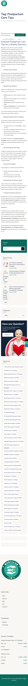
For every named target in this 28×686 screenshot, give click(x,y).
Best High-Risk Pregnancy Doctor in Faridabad (12, 385)
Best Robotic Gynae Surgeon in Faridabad (13, 401)
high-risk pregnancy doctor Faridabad (13, 437)
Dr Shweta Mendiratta (8, 39)
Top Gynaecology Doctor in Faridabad (13, 515)
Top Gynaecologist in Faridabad (11, 512)
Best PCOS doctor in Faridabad (11, 394)
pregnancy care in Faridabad (10, 483)
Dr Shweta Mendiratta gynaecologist (12, 416)
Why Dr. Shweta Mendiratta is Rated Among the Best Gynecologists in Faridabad (16, 288)
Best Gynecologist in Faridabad (11, 381)
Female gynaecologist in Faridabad (12, 423)
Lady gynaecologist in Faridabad (11, 461)
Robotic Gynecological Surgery (11, 494)
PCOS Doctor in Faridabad (10, 476)
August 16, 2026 (12, 275)
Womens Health (8, 523)
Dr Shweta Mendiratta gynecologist (12, 419)
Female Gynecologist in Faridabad (12, 427)
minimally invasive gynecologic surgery (13, 469)
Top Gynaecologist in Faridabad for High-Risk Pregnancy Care (17, 272)
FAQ (3, 604)
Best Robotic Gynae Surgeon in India (12, 405)
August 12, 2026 (12, 292)
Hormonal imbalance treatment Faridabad (14, 451)
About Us (4, 598)
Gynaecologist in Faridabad (10, 430)
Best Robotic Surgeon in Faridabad (12, 409)
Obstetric (4, 622)
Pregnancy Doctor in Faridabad (11, 487)
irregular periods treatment (10, 458)
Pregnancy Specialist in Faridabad (12, 490)
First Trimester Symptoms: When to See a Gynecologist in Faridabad (17, 264)
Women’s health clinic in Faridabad (12, 526)
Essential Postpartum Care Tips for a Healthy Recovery (13, 43)
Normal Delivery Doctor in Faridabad (12, 472)
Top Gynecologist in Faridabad (11, 519)
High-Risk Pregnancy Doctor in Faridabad (13, 441)
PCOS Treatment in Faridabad (11, 479)
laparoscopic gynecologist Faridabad (12, 465)
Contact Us (4, 607)
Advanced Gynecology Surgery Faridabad (13, 367)
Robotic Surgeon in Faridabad (11, 508)
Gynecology (5, 625)
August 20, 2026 (12, 268)
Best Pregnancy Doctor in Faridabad (12, 398)
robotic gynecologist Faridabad (11, 501)
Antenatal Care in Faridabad (10, 370)
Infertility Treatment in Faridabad (11, 454)
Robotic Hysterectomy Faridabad (11, 505)
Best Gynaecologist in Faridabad (11, 377)
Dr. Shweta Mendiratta (9, 412)
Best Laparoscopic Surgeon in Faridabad (13, 391)
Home (3, 596)
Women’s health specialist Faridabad (12, 530)
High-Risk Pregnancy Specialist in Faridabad (12, 445)
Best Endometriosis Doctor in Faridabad (13, 374)
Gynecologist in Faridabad (10, 434)
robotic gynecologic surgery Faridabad (13, 497)
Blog (19, 39)
